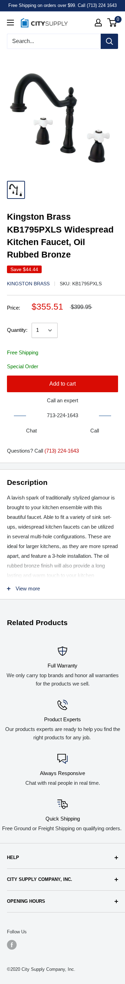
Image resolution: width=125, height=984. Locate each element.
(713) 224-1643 (61, 451)
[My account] (98, 22)
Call (94, 431)
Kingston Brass (28, 283)
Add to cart (62, 384)
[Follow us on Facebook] (12, 945)
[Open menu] (10, 22)
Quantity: (17, 330)
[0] (112, 22)
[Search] (109, 41)
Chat (31, 431)
